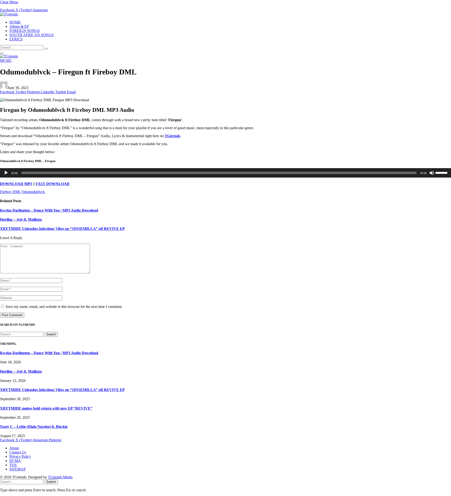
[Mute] (431, 172)
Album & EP (19, 26)
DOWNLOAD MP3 (16, 184)
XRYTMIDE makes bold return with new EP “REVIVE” (46, 408)
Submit (51, 482)
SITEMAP (17, 469)
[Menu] (2, 53)
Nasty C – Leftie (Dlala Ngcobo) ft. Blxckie (34, 427)
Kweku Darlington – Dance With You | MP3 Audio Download (49, 210)
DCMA (15, 461)
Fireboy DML (10, 192)
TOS (13, 465)
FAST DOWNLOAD (53, 184)
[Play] (6, 172)
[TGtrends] (9, 14)
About (14, 448)
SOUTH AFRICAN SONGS (31, 35)
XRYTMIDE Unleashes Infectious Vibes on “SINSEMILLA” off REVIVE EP (62, 229)
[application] (225, 173)
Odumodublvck (33, 192)
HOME (15, 22)
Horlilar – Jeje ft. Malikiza (21, 219)
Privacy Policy (20, 456)
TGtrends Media (60, 477)
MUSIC (6, 60)
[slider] (442, 172)
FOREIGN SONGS (24, 31)
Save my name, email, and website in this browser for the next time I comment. (64, 307)
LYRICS (16, 39)
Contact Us (17, 452)
